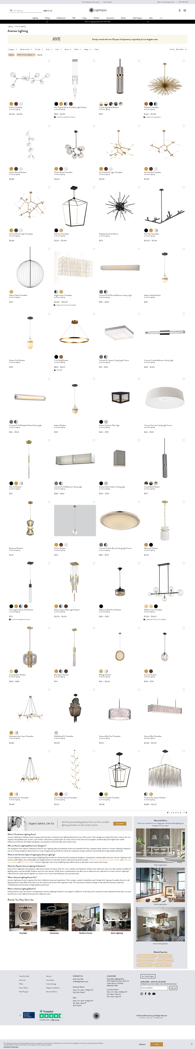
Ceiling (47, 18)
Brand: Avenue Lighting (24, 54)
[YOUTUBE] (153, 994)
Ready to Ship (24, 49)
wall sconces (103, 860)
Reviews (48, 976)
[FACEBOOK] (145, 994)
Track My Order (24, 976)
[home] (97, 12)
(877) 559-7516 (183, 2)
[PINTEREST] (149, 994)
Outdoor (96, 18)
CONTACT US (78, 976)
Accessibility (50, 980)
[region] (97, 1044)
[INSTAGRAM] (141, 994)
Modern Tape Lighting (165, 956)
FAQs (21, 984)
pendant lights (114, 860)
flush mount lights (28, 862)
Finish (48, 49)
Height (86, 49)
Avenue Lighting (15, 109)
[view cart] (184, 10)
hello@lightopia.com (80, 981)
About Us (22, 980)
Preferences (142, 1044)
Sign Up (173, 988)
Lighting (35, 18)
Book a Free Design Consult (166, 2)
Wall (73, 18)
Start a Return (23, 988)
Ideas (151, 18)
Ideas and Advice (51, 991)
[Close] (192, 1044)
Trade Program (107, 2)
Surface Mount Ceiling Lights (146, 960)
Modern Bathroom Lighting (162, 965)
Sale (161, 18)
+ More (96, 49)
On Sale (37, 49)
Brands (123, 18)
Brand (67, 49)
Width (76, 49)
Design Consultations (53, 988)
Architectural (61, 18)
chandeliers (93, 860)
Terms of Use (149, 1018)
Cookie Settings (51, 984)
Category (11, 49)
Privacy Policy (142, 1018)
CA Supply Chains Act (158, 1018)
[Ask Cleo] (48, 10)
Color (57, 49)
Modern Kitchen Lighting (145, 965)
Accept (157, 1044)
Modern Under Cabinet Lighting (147, 956)
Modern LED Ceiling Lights (164, 960)
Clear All (39, 55)
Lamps (84, 18)
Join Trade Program (148, 976)
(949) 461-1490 (112, 986)
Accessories (110, 18)
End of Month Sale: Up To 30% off (97, 21)
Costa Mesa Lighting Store (115, 979)
